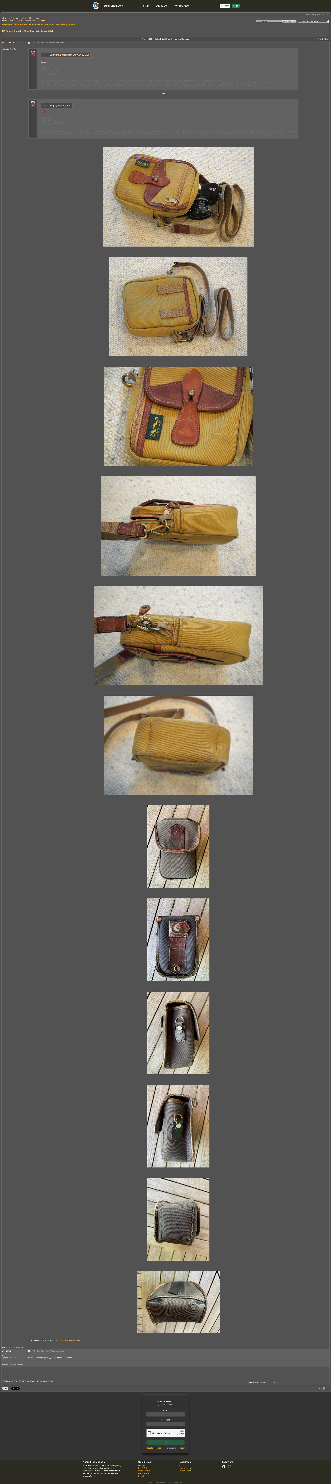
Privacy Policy (185, 1471)
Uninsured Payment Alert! (32, 18)
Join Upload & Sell (44, 31)
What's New (181, 5)
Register (225, 6)
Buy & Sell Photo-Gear (24, 31)
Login (235, 6)
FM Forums (7, 31)
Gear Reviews (144, 1471)
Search (141, 1476)
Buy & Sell (162, 5)
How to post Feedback (12, 20)
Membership (143, 1473)
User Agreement (186, 1468)
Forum (145, 5)
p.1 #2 (32, 1351)
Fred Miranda (323, 14)
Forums (141, 1465)
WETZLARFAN (8, 42)
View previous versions (69, 1340)
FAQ (180, 1465)
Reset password (153, 1448)
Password (165, 1420)
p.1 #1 (32, 42)
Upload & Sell (7, 49)
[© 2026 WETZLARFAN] (178, 196)
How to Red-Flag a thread (34, 20)
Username (165, 1410)
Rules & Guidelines (11, 18)
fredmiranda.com (112, 5)
